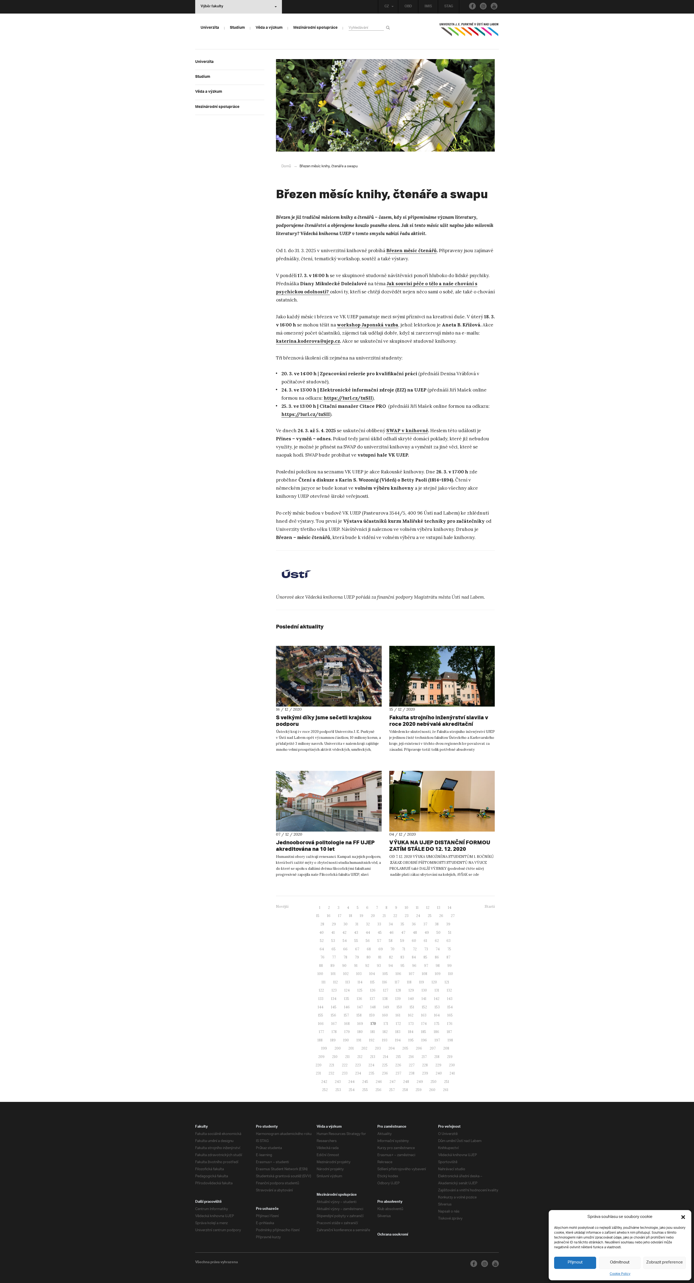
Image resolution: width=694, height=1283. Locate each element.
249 (420, 1081)
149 (386, 1007)
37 (425, 924)
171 (386, 1023)
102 (346, 973)
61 (425, 940)
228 (425, 1065)
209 (321, 1056)
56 (368, 940)
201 (351, 1048)
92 (367, 965)
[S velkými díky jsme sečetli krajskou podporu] (329, 676)
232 (331, 1073)
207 (433, 1048)
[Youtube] (494, 6)
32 (368, 924)
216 (411, 1056)
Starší (490, 906)
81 (379, 957)
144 (320, 1007)
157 (346, 1015)
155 (320, 1015)
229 (438, 1065)
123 (334, 990)
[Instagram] (483, 6)
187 (449, 1031)
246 (379, 1081)
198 (450, 1040)
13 (438, 907)
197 (437, 1040)
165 (450, 1015)
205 (405, 1048)
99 (449, 965)
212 (359, 1056)
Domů (286, 166)
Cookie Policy (620, 1274)
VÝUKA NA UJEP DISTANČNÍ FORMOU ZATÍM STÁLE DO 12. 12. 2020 (439, 845)
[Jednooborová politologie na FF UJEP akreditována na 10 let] (329, 801)
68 (369, 949)
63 (448, 940)
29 (334, 924)
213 (372, 1056)
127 (385, 990)
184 (410, 1031)
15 (317, 915)
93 (379, 965)
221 (331, 1065)
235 (371, 1073)
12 (427, 907)
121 (447, 982)
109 (438, 973)
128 (398, 990)
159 (372, 1015)
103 (359, 973)
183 (397, 1031)
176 (449, 1023)
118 (409, 982)
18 (350, 915)
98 (438, 965)
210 (335, 1056)
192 (371, 1040)
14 (449, 907)
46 (391, 932)
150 (399, 1007)
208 (446, 1048)
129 (411, 990)
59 (402, 940)
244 (351, 1081)
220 (319, 1065)
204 (391, 1048)
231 (318, 1073)
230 (452, 1065)
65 (334, 949)
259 (419, 1090)
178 (334, 1031)
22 (395, 915)
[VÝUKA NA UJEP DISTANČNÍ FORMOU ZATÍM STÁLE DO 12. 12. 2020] (442, 801)
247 (393, 1081)
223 (358, 1065)
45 (380, 932)
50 (438, 932)
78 (345, 957)
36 (414, 924)
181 (372, 1031)
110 (450, 973)
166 (321, 1023)
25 (430, 915)
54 (345, 940)
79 (357, 957)
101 (333, 973)
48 (415, 932)
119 (421, 982)
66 (345, 949)
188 (320, 1040)
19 (361, 915)
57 (379, 940)
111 (324, 982)
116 (384, 982)
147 (360, 1007)
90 (344, 965)
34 (391, 924)
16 (328, 915)
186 (436, 1031)
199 (324, 1048)
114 (360, 982)
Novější (282, 906)
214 (385, 1056)
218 (436, 1056)
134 (333, 998)
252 (325, 1090)
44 (368, 932)
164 (437, 1015)
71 (403, 949)
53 (333, 940)
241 (452, 1073)
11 (417, 907)
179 (347, 1031)
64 (322, 949)
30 (345, 924)
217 (424, 1056)
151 (412, 1007)
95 (402, 965)
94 (390, 965)
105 (385, 973)
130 (424, 990)
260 (432, 1090)
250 (433, 1081)
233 (345, 1073)
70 (392, 949)
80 (369, 957)
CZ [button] (386, 6)
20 (373, 915)
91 (356, 965)
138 (385, 998)
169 (360, 1023)
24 (418, 915)
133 (320, 998)
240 (439, 1073)
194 (398, 1040)
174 (424, 1023)
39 (448, 924)
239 (425, 1073)
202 (364, 1048)
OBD (408, 6)
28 (322, 924)
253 (338, 1090)
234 (358, 1073)
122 (321, 990)
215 (398, 1056)
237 (398, 1073)
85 (425, 957)
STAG (448, 6)
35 (402, 924)
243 (338, 1081)
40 (321, 932)
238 (412, 1073)
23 (407, 915)
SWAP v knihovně (407, 431)
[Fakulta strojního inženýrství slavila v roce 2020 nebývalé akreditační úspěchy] (442, 676)
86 (437, 957)
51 (449, 932)
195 (411, 1040)
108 (424, 973)
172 (398, 1023)
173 (411, 1023)
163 (423, 1015)
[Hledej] (389, 27)
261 (445, 1090)
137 (372, 998)
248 (406, 1081)
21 (384, 915)
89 (332, 965)
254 (352, 1090)
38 (437, 924)
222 (345, 1065)
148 (373, 1007)
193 (384, 1040)
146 (347, 1007)
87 (448, 957)
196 (424, 1040)
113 (347, 982)
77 (334, 957)
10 (406, 907)
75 (449, 949)
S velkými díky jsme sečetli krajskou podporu (323, 720)
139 (398, 998)
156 (333, 1015)
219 (449, 1056)
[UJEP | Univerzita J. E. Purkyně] (469, 31)
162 (410, 1015)
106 (398, 973)
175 (436, 1023)
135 (346, 998)
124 (347, 990)
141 (424, 998)
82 (391, 957)
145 (333, 1007)
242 (324, 1081)
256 (378, 1090)
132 (449, 990)
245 (365, 1081)
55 (356, 940)
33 (379, 924)
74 (438, 949)
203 (378, 1048)
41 (333, 932)
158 (359, 1015)
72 (415, 949)
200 (338, 1048)
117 (397, 982)
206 (419, 1048)
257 (392, 1090)
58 (391, 940)
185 (423, 1031)
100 (320, 973)
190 (346, 1040)
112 (335, 982)
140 (411, 998)
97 (426, 965)
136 (359, 998)
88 (321, 965)
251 (446, 1081)
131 (437, 990)
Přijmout (575, 1262)
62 (437, 940)
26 (441, 915)
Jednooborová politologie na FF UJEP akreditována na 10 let (325, 845)
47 (403, 932)
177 (321, 1031)
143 (449, 998)
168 (347, 1023)
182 (385, 1031)
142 (436, 998)
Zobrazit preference (664, 1262)
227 (412, 1065)
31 (356, 924)
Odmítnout (619, 1262)
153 (437, 1007)
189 (333, 1040)
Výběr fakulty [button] (212, 6)
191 (358, 1040)
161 (398, 1015)
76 (322, 957)
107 (411, 973)
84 (414, 957)
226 (398, 1065)
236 (385, 1073)
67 (357, 949)
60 (414, 940)
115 (372, 982)
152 (424, 1007)
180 (360, 1031)
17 (339, 915)
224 (371, 1065)
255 (365, 1090)
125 (359, 990)
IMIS (428, 6)
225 (385, 1065)
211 (347, 1056)
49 (427, 932)
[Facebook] (472, 6)
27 (453, 915)
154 (450, 1007)
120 (434, 982)
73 (426, 949)
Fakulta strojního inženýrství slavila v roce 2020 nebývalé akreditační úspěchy (438, 724)
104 (372, 973)
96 (414, 965)
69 (380, 949)
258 (405, 1090)
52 (322, 940)
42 (344, 932)
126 (372, 990)
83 (402, 957)
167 (334, 1023)
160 (385, 1015)
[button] (683, 1217)
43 (356, 932)
